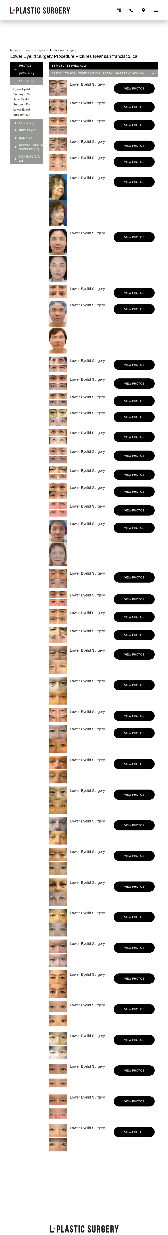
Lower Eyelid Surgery (94, 73)
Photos (28, 50)
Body (26, 137)
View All (26, 73)
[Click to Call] (131, 10)
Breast (27, 130)
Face (26, 123)
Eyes (42, 50)
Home (14, 50)
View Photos (134, 88)
